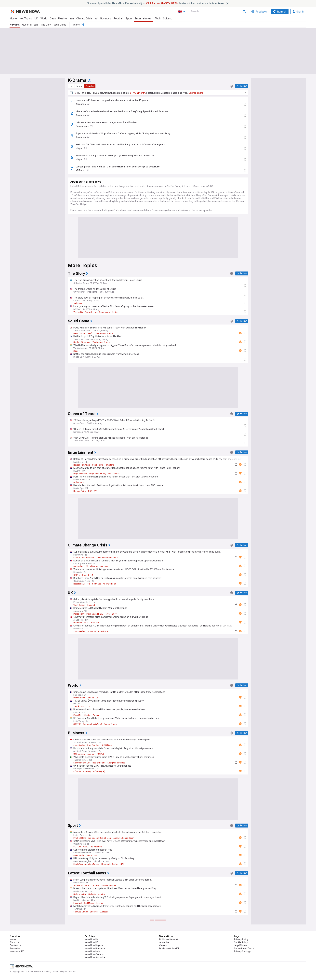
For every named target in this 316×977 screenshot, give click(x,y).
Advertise (164, 942)
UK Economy (79, 754)
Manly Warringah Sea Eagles (86, 864)
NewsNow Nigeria (94, 945)
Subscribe (15, 948)
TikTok (76, 706)
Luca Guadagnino (102, 312)
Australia (95, 623)
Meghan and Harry (97, 474)
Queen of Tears (30, 24)
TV (95, 491)
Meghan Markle (80, 474)
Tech (157, 18)
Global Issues (92, 566)
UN (92, 575)
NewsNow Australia (95, 957)
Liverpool (104, 912)
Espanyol (77, 903)
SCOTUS (77, 724)
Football (118, 18)
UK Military (91, 631)
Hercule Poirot (79, 491)
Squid (76, 351)
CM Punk (77, 847)
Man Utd (101, 894)
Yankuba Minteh (80, 912)
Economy (91, 754)
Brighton (94, 912)
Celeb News (97, 465)
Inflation (77, 772)
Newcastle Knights (109, 864)
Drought (85, 575)
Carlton (89, 855)
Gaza (53, 18)
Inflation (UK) (99, 772)
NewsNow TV (17, 951)
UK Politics (103, 631)
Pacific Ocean (88, 558)
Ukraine (62, 18)
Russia (96, 715)
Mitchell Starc (79, 838)
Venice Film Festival (82, 312)
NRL (122, 864)
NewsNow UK (91, 939)
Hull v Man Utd (79, 894)
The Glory (46, 24)
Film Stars (109, 465)
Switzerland (78, 566)
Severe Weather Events (107, 558)
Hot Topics (25, 18)
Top (71, 86)
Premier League (109, 885)
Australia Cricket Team (123, 838)
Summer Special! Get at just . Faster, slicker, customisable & (155, 3)
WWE (85, 847)
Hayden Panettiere (81, 465)
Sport (129, 18)
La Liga (99, 903)
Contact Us (15, 945)
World (43, 18)
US (97, 698)
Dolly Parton (78, 482)
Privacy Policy (241, 939)
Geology (104, 566)
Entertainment (143, 18)
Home (13, 18)
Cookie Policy (241, 942)
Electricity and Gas (82, 763)
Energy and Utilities (116, 763)
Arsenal (96, 885)
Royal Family (113, 474)
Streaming (86, 342)
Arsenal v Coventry (82, 885)
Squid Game (59, 24)
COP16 (76, 575)
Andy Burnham (110, 584)
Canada (90, 698)
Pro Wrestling (96, 847)
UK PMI (100, 754)
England (91, 605)
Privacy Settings (242, 951)
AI (96, 18)
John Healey (79, 631)
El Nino (76, 558)
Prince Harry (78, 614)
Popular (89, 86)
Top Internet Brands (104, 333)
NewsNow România (95, 948)
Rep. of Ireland (98, 763)
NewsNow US (91, 942)
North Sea (96, 584)
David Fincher (79, 333)
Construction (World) (92, 724)
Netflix (90, 333)
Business (105, 18)
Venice (115, 312)
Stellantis (77, 303)
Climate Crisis (84, 18)
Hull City (92, 894)
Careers (163, 945)
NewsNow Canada (94, 954)
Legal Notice (240, 945)
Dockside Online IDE (169, 948)
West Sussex (79, 605)
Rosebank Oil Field (81, 584)
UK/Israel (77, 623)
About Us (14, 942)
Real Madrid (89, 903)
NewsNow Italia (92, 951)
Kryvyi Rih (77, 715)
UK (36, 18)
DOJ (83, 706)
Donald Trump (110, 724)
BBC (90, 491)
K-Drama (15, 24)
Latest (79, 86)
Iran (71, 18)
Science (167, 18)
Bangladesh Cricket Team (99, 838)
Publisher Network (168, 939)
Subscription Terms (244, 948)
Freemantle (78, 855)
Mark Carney (79, 698)
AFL (96, 855)
